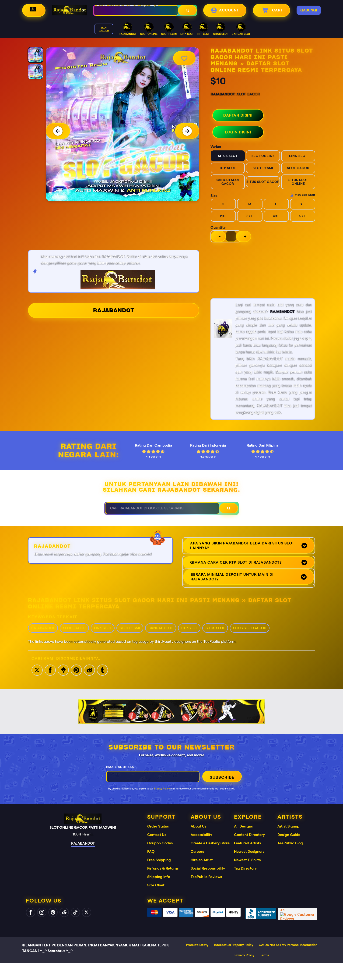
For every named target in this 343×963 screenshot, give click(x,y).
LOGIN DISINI (238, 132)
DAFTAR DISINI (238, 115)
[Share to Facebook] (50, 670)
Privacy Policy (162, 788)
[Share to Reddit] (89, 670)
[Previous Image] (58, 131)
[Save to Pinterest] (76, 670)
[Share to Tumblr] (102, 670)
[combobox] (136, 10)
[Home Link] (69, 10)
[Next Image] (187, 131)
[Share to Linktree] (63, 670)
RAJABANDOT (113, 310)
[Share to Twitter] (37, 670)
